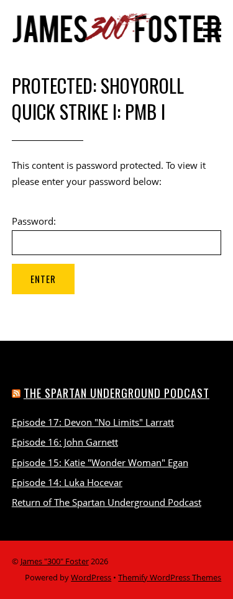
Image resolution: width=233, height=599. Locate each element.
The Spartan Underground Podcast (116, 392)
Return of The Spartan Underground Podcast (106, 502)
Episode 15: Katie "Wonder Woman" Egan (100, 462)
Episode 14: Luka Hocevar (67, 482)
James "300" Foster (55, 561)
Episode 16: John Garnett (65, 442)
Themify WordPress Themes (169, 577)
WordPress (91, 577)
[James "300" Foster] (117, 36)
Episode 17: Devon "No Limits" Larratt (93, 422)
